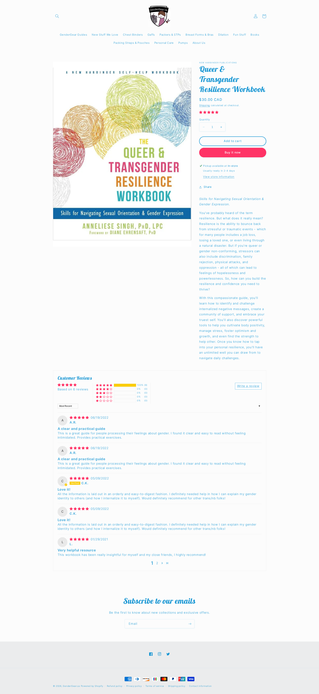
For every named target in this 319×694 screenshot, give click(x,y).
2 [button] (157, 563)
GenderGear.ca (71, 686)
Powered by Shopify (92, 686)
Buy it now (233, 152)
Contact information (200, 686)
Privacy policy (134, 686)
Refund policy (114, 686)
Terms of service (154, 686)
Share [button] (208, 187)
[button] (57, 16)
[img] (80, 417)
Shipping (204, 105)
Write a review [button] (248, 386)
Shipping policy (176, 686)
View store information (218, 176)
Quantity (204, 119)
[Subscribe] (190, 623)
